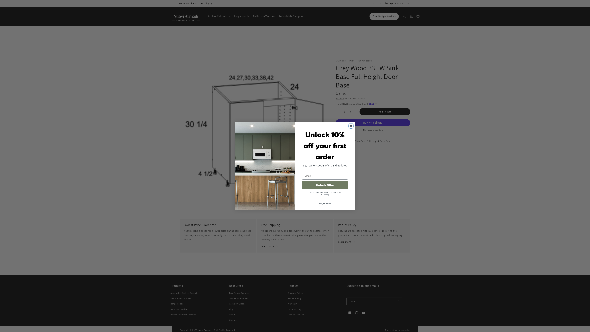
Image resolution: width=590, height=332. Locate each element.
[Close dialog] (351, 126)
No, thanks (325, 203)
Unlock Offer (325, 185)
